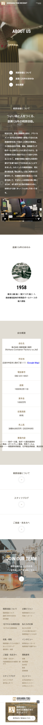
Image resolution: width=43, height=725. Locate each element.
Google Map (33, 363)
